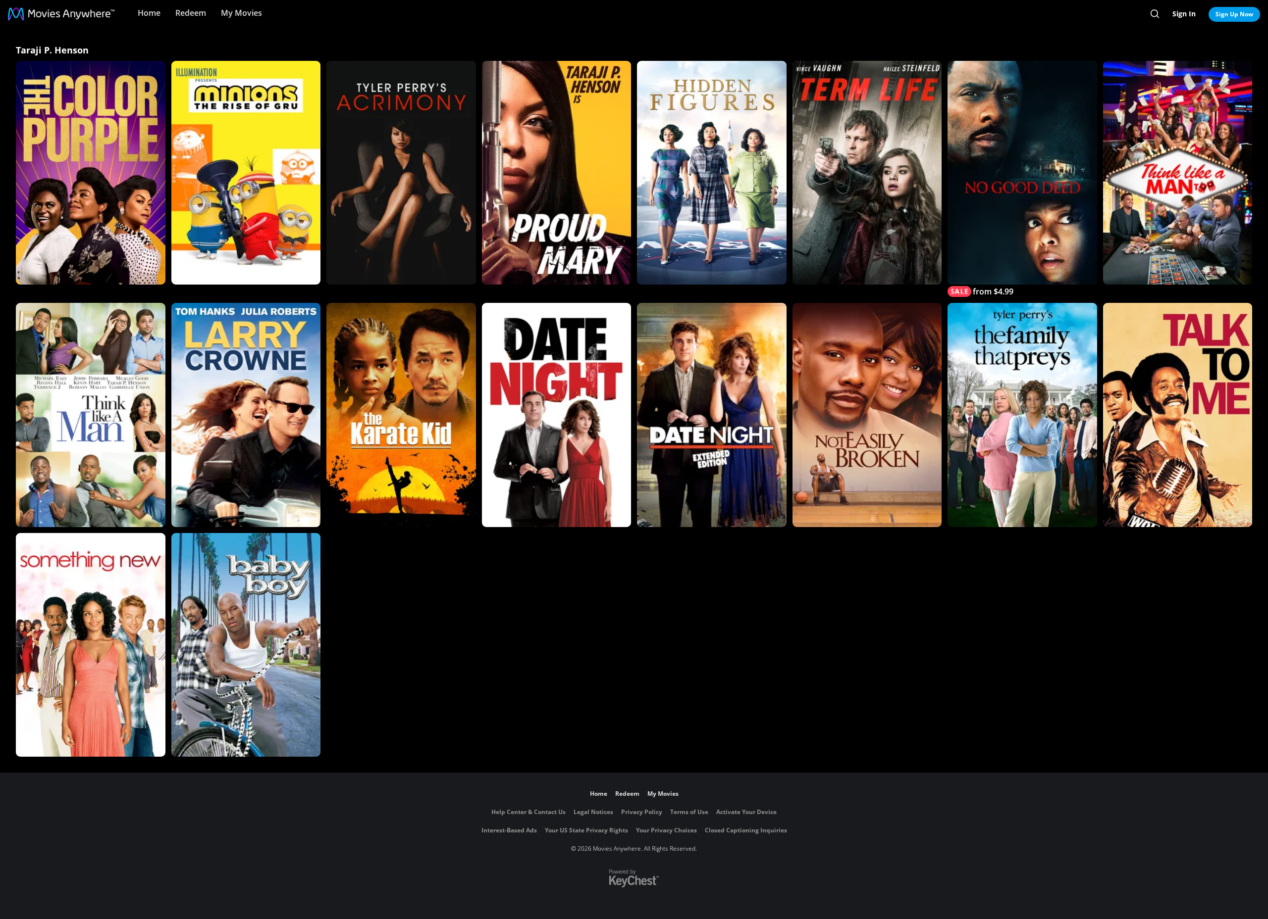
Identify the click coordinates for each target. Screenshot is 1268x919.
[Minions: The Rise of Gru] (246, 173)
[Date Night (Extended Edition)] (712, 415)
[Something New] (90, 645)
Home (149, 12)
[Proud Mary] (557, 173)
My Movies (241, 12)
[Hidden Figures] (712, 173)
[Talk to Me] (1178, 415)
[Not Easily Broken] (867, 415)
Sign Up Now (1234, 14)
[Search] (1155, 13)
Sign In (1184, 13)
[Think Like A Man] (90, 415)
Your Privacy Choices (666, 830)
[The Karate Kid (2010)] (401, 415)
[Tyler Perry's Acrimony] (401, 173)
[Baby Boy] (246, 645)
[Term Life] (867, 173)
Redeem (190, 12)
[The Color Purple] (90, 173)
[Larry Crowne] (246, 415)
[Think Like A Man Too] (1178, 173)
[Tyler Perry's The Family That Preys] (1022, 415)
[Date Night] (557, 415)
